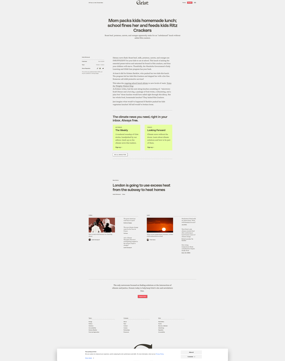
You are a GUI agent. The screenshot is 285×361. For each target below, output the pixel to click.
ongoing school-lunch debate (136, 83)
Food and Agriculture (94, 332)
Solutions (91, 325)
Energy (90, 321)
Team (125, 323)
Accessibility (161, 332)
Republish (160, 330)
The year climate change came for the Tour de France (131, 229)
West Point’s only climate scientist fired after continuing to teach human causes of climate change (188, 232)
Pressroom (126, 332)
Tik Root (126, 233)
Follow (184, 2)
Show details (88, 358)
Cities (123, 194)
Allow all (191, 352)
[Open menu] (195, 2)
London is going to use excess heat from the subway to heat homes (141, 187)
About (125, 321)
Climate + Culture (100, 64)
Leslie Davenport (96, 239)
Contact (126, 325)
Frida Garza (152, 239)
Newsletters (161, 321)
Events (160, 323)
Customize (190, 356)
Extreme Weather (93, 330)
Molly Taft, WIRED (186, 252)
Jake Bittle (184, 224)
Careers (125, 328)
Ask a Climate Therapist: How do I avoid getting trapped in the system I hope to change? (131, 241)
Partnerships (127, 330)
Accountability (92, 328)
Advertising (161, 328)
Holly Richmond (86, 57)
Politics (90, 323)
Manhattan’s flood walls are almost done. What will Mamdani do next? (189, 220)
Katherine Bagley (128, 222)
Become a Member (163, 325)
